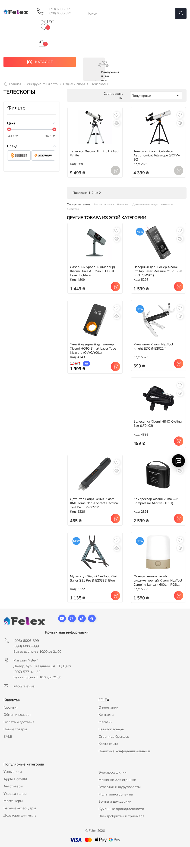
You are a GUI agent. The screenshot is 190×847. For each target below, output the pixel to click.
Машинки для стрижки (117, 779)
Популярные (156, 95)
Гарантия (10, 707)
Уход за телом (15, 793)
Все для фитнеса (104, 204)
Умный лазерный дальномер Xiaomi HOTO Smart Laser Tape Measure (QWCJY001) (93, 348)
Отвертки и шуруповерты (119, 787)
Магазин (105, 722)
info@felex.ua (24, 686)
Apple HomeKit (15, 779)
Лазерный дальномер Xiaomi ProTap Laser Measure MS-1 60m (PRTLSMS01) (157, 271)
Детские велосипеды (145, 204)
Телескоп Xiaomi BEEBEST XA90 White (94, 153)
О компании (108, 707)
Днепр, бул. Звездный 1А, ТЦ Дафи (42, 666)
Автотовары (13, 786)
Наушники (123, 204)
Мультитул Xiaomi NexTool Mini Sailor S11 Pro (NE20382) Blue (93, 578)
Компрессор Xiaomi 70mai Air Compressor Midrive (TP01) (155, 501)
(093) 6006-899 (59, 9)
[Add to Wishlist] (116, 114)
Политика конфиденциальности (124, 751)
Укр (44, 21)
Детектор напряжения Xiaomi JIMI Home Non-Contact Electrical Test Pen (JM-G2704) (94, 503)
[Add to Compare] (116, 122)
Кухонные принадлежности (121, 809)
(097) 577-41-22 (26, 672)
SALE (7, 736)
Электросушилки (112, 772)
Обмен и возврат (17, 714)
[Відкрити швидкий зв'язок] (178, 460)
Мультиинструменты (115, 794)
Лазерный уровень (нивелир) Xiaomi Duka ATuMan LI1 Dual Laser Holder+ (92, 271)
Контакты (106, 714)
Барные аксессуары (19, 808)
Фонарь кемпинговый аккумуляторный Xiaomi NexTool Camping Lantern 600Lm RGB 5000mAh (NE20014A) (157, 582)
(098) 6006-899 (59, 13)
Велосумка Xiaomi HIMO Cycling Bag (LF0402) (157, 423)
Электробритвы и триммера (121, 816)
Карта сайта (108, 743)
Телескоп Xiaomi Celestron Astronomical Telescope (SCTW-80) (156, 155)
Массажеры (13, 800)
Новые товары (15, 729)
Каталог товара (111, 729)
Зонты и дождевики (114, 801)
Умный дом (12, 771)
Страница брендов (113, 736)
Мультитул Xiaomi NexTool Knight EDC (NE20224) (153, 346)
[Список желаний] (44, 27)
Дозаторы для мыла (19, 815)
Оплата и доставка (18, 722)
